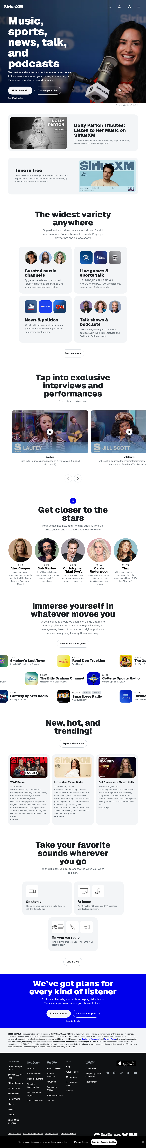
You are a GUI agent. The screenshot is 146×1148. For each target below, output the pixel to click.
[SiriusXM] (13, 7)
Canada (69, 1090)
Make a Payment (35, 1079)
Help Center (91, 1082)
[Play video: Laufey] (49, 431)
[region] (73, 1142)
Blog (68, 1066)
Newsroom (51, 1082)
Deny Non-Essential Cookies (104, 1142)
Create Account (34, 1073)
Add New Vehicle (35, 1100)
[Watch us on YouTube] (135, 1074)
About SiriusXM (54, 1068)
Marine (11, 1104)
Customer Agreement (33, 1133)
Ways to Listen (73, 1072)
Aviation (11, 1109)
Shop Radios (13, 1093)
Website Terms (14, 1133)
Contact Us (91, 1068)
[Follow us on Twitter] (128, 1074)
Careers (50, 1100)
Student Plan (14, 1088)
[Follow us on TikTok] (121, 1074)
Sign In (30, 1068)
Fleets (11, 1114)
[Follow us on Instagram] (114, 1074)
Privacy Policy (51, 1133)
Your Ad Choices (68, 1133)
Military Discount (15, 1083)
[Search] (110, 7)
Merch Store (71, 1077)
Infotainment (14, 1099)
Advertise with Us (55, 1095)
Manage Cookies (81, 1142)
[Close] (143, 1142)
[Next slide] (78, 478)
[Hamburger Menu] (139, 7)
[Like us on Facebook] (108, 1074)
